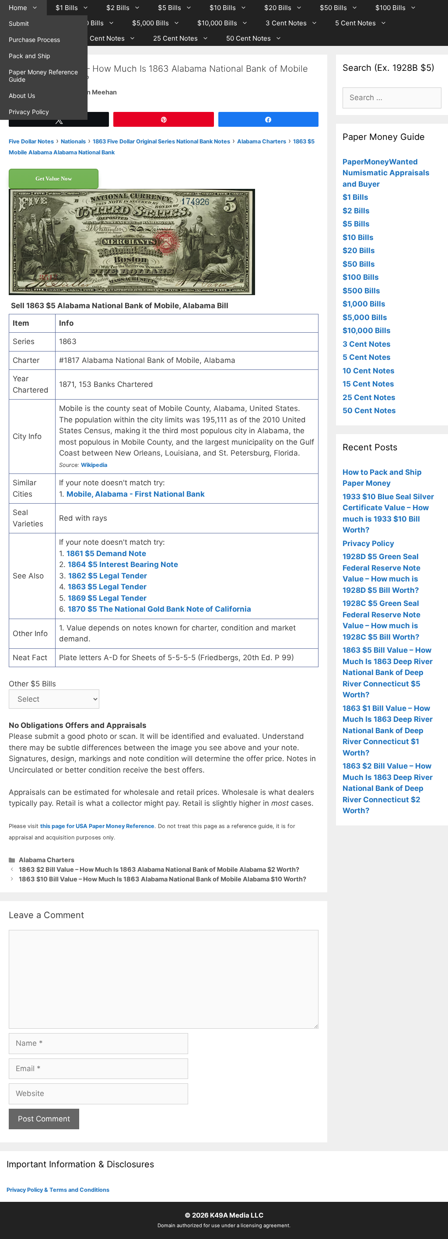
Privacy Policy (29, 111)
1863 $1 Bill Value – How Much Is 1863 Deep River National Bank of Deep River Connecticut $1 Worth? (388, 730)
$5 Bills (169, 7)
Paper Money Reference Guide (43, 75)
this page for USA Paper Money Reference (97, 826)
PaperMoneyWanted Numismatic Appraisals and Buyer (386, 172)
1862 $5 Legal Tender (107, 575)
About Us (22, 95)
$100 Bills (390, 7)
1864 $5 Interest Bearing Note (123, 564)
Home (18, 7)
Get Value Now (53, 178)
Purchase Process (34, 39)
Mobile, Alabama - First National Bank (135, 494)
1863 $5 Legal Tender (107, 586)
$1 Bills (67, 7)
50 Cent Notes (248, 38)
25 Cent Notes (175, 38)
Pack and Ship (29, 55)
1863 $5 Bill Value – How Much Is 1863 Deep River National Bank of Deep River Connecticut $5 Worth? (388, 672)
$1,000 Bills (86, 23)
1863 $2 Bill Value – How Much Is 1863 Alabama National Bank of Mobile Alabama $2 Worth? (159, 869)
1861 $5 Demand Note (106, 553)
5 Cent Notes (355, 23)
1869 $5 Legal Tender (107, 598)
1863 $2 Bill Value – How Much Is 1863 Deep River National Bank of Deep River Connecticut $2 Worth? (388, 788)
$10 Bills (223, 7)
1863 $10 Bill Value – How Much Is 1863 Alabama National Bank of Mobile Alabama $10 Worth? (162, 879)
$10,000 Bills (217, 23)
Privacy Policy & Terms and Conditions (58, 1190)
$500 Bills (361, 290)
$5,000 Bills (150, 23)
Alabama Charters (46, 859)
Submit (19, 23)
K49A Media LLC (236, 1215)
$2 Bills (118, 7)
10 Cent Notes (369, 370)
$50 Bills (333, 7)
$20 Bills (277, 7)
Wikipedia (94, 465)
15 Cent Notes (103, 38)
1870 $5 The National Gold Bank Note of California (159, 609)
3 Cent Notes (286, 23)
